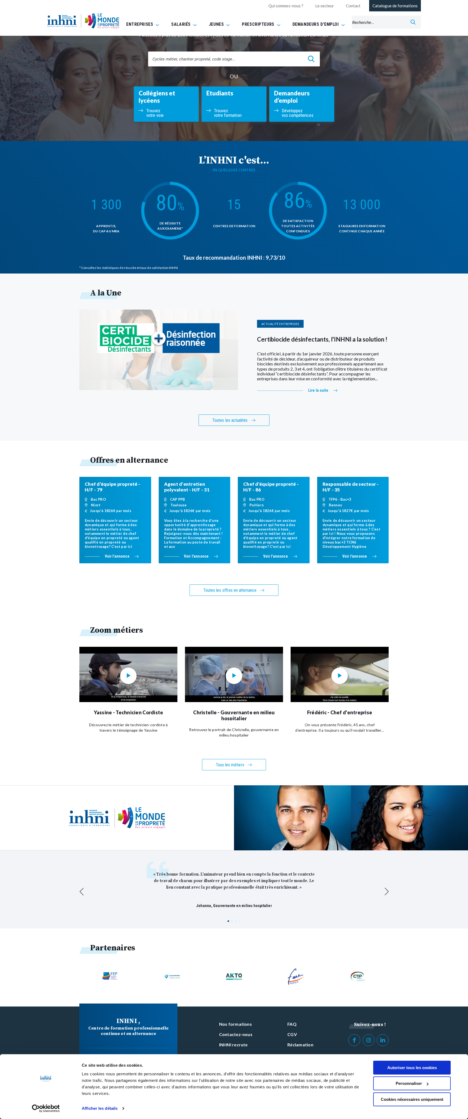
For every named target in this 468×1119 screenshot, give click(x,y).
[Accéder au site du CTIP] (358, 977)
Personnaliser (409, 1083)
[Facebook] (354, 1040)
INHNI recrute (233, 1044)
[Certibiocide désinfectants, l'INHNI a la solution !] (158, 350)
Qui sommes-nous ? (285, 5)
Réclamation (300, 1044)
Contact (353, 5)
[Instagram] (369, 1040)
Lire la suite (318, 390)
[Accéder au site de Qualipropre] (172, 977)
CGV (292, 1034)
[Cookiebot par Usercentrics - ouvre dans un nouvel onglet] (46, 1108)
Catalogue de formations (395, 5)
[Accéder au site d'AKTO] (234, 977)
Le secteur (324, 5)
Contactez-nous (235, 1034)
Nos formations (235, 1024)
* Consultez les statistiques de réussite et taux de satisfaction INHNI (128, 268)
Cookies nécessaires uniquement (412, 1099)
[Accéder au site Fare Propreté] (296, 977)
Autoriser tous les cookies (412, 1067)
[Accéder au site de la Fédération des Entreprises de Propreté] (110, 977)
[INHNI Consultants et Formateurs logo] (62, 21)
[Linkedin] (383, 1040)
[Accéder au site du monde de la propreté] (102, 21)
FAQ (292, 1024)
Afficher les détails (100, 1108)
